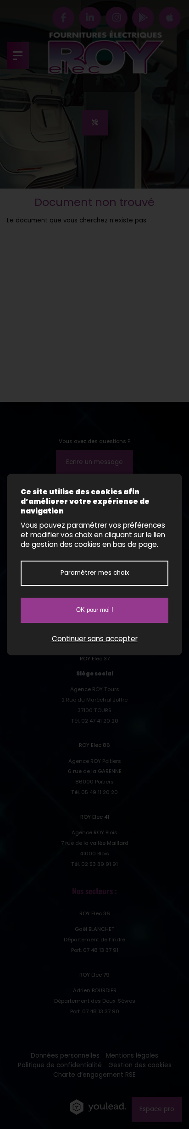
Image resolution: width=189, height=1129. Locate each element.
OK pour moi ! (94, 609)
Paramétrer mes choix (95, 572)
